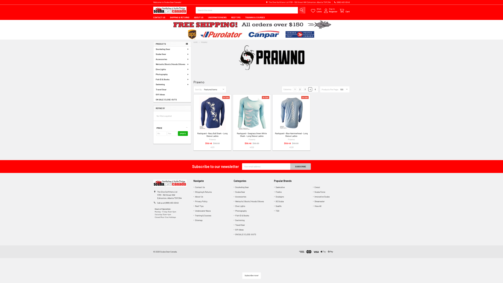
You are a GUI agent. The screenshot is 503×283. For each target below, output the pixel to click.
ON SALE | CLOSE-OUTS (166, 99)
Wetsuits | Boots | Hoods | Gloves (170, 64)
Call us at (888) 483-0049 (168, 203)
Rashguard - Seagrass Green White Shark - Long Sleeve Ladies (252, 134)
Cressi (317, 187)
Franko (279, 192)
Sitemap (199, 220)
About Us (198, 17)
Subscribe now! (251, 275)
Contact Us (159, 17)
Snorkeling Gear (163, 49)
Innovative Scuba (322, 196)
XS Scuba (280, 201)
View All (318, 206)
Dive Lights (161, 69)
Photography (162, 74)
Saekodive (280, 187)
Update (183, 133)
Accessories (161, 59)
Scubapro (280, 196)
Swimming (160, 84)
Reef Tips (235, 17)
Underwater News (217, 17)
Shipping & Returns (179, 17)
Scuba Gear (161, 54)
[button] (172, 128)
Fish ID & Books (163, 79)
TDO (277, 210)
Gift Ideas (160, 94)
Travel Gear (161, 89)
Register (333, 11)
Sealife (278, 206)
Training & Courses (255, 17)
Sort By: (198, 89)
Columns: (287, 89)
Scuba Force (320, 192)
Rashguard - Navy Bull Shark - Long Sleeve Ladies (212, 134)
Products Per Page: (330, 89)
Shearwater (320, 201)
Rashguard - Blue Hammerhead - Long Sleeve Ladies (291, 134)
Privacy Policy (201, 201)
